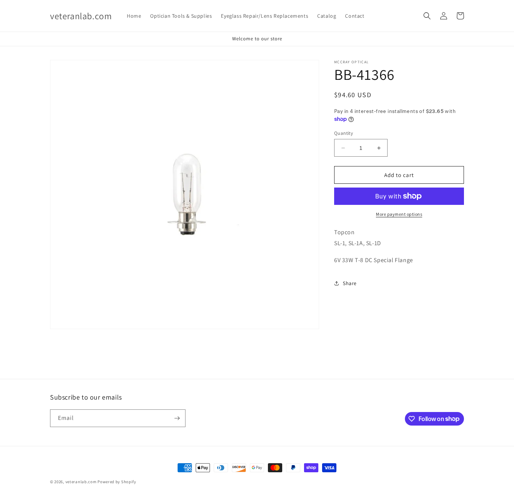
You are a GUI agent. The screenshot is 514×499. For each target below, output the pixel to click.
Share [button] (350, 283)
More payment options (399, 214)
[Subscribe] (177, 418)
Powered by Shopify (116, 481)
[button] (427, 16)
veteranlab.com (81, 481)
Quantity (343, 133)
